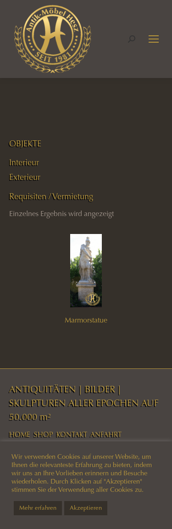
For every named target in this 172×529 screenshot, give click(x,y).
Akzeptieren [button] (86, 508)
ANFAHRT (106, 434)
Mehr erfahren (37, 508)
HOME (19, 434)
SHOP (43, 434)
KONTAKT (71, 434)
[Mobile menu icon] (153, 39)
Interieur (24, 162)
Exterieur (24, 177)
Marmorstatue (86, 320)
